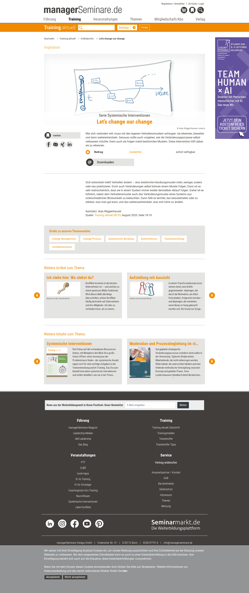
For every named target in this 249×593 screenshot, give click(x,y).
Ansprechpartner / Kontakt (166, 472)
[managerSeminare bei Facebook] (74, 523)
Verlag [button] (200, 19)
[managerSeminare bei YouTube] (87, 523)
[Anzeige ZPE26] (232, 87)
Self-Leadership (83, 438)
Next (212, 295)
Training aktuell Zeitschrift (166, 427)
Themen (166, 500)
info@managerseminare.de (178, 542)
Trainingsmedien (166, 433)
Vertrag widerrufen (166, 462)
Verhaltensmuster (62, 246)
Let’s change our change (112, 38)
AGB (166, 478)
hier (125, 571)
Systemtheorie (149, 238)
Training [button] (74, 19)
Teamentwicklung (174, 238)
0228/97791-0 (150, 542)
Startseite (49, 38)
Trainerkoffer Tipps (166, 444)
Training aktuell (67, 38)
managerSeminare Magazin (83, 427)
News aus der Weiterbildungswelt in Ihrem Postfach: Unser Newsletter (85, 405)
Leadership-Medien (83, 433)
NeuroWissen (83, 496)
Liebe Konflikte (83, 507)
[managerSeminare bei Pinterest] (99, 523)
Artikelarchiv (87, 38)
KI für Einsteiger (83, 484)
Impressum (166, 495)
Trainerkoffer (166, 438)
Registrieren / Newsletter (173, 3)
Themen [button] (136, 19)
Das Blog (83, 444)
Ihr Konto (196, 3)
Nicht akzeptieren (75, 577)
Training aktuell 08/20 (107, 215)
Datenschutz (166, 489)
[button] (62, 136)
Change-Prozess (92, 238)
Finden (144, 27)
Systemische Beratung (121, 238)
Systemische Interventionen (83, 501)
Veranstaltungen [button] (105, 19)
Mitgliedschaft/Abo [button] (168, 19)
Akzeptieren (53, 577)
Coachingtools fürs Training (83, 490)
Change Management (64, 238)
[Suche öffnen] (201, 10)
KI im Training (83, 479)
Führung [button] (50, 19)
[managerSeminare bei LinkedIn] (50, 523)
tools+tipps (83, 473)
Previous (37, 295)
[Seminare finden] (176, 524)
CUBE (83, 468)
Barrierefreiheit (166, 483)
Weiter (183, 405)
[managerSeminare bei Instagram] (62, 523)
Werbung (166, 506)
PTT (83, 462)
